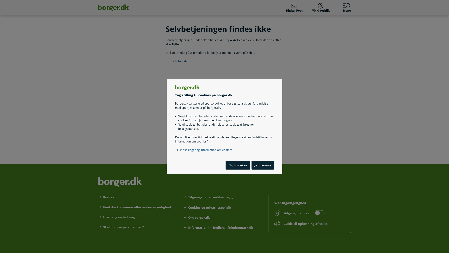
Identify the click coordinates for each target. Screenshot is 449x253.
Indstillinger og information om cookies (206, 150)
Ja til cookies (262, 165)
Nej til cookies (238, 165)
